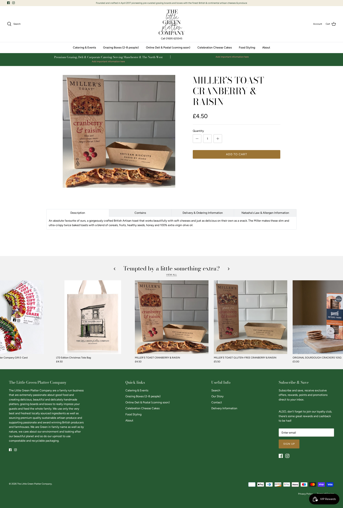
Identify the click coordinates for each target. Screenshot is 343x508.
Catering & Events (84, 47)
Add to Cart (236, 154)
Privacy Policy (305, 493)
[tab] (77, 213)
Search (215, 390)
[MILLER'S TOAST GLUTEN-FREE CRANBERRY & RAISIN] (250, 317)
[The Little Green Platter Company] (172, 22)
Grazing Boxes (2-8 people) (121, 47)
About (266, 47)
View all (171, 274)
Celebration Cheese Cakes (214, 47)
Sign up (289, 443)
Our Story (217, 396)
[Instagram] (13, 2)
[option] (119, 131)
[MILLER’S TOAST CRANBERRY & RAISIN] (171, 317)
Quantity (198, 131)
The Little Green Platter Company (34, 483)
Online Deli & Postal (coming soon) (168, 47)
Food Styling (247, 47)
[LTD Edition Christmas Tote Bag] (93, 317)
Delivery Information (224, 408)
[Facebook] (8, 2)
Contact (216, 402)
